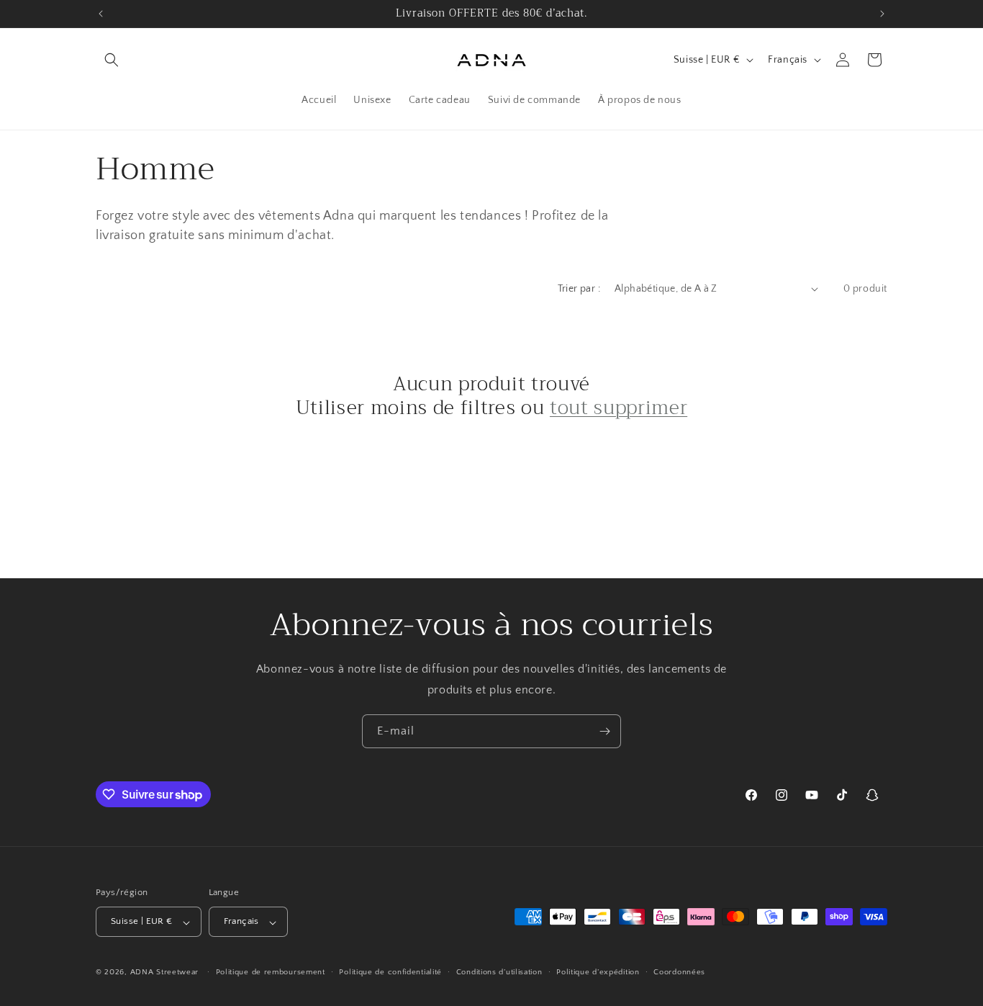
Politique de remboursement (270, 972)
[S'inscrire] (604, 731)
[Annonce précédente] (101, 13)
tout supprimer (618, 408)
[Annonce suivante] (882, 13)
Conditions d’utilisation (499, 972)
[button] (111, 60)
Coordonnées (679, 972)
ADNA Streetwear (165, 973)
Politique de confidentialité (390, 972)
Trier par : (579, 289)
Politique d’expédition (597, 972)
